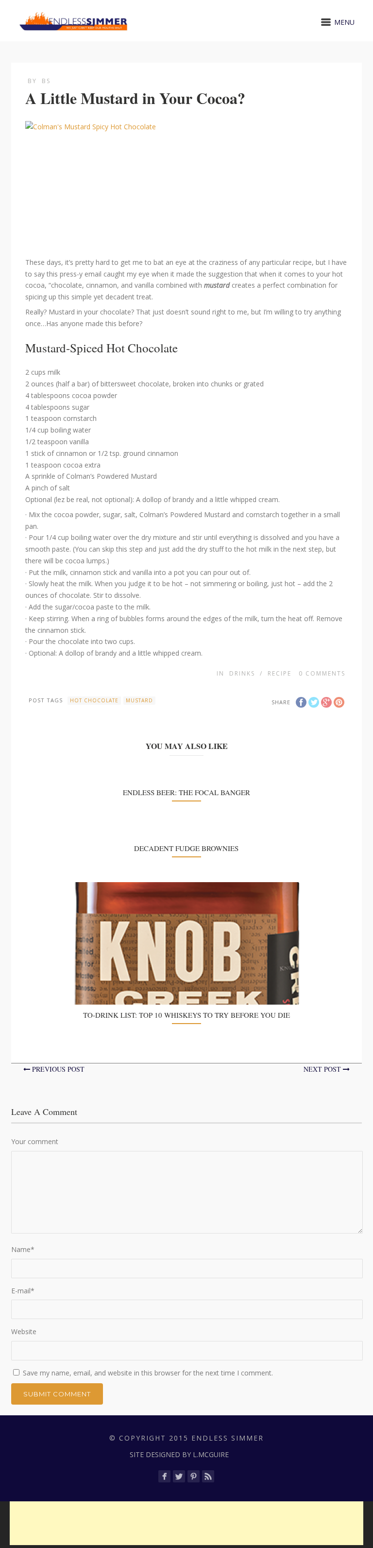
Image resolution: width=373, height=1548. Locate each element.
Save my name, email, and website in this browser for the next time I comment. (148, 1372)
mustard (139, 700)
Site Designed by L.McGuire (179, 1454)
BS (46, 81)
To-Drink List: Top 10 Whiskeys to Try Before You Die (186, 1015)
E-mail (22, 1290)
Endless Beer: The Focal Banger (186, 792)
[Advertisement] (186, 1523)
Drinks (242, 673)
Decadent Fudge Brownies (186, 848)
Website (23, 1331)
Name (22, 1249)
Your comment (34, 1141)
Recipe (279, 673)
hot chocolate (94, 700)
